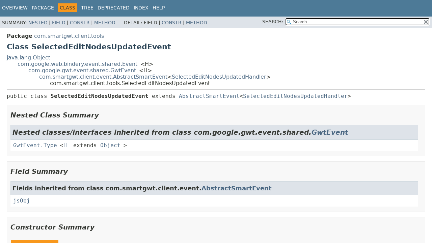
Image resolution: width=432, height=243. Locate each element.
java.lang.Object (28, 57)
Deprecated (114, 7)
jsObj (21, 200)
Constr (80, 22)
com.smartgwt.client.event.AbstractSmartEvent (103, 77)
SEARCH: (273, 21)
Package (43, 7)
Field (58, 22)
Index (141, 7)
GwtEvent (330, 132)
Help (159, 7)
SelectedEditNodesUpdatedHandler (219, 77)
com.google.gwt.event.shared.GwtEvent (82, 70)
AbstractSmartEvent (209, 96)
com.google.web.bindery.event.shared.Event (77, 64)
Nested (38, 22)
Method (104, 22)
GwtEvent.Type (35, 145)
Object (110, 145)
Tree (87, 7)
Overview (15, 7)
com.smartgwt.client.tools (69, 36)
